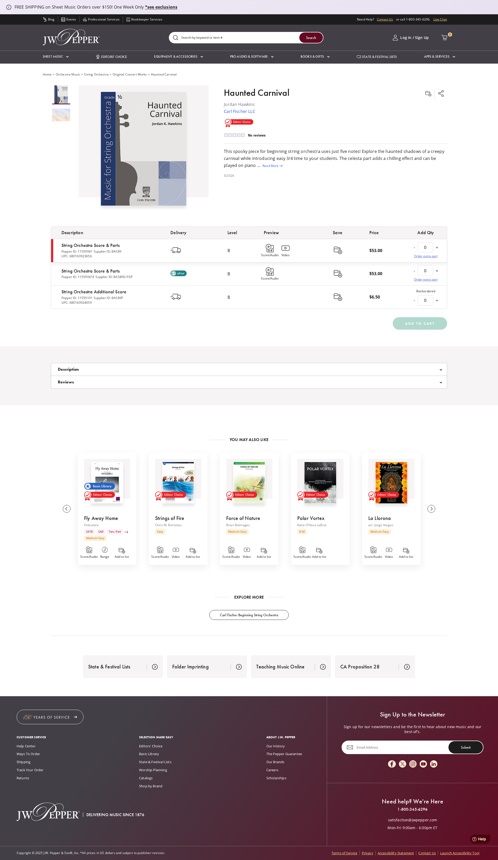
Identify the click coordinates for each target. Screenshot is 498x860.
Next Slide (431, 509)
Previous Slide (67, 509)
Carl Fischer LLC (239, 111)
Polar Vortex (310, 518)
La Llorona (379, 518)
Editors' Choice (150, 746)
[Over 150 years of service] (50, 717)
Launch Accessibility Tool (459, 853)
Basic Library (149, 753)
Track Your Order (30, 770)
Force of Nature (243, 518)
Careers (272, 770)
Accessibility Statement (396, 853)
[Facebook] (392, 764)
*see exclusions (161, 7)
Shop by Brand (150, 786)
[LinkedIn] (433, 764)
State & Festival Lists (155, 762)
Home (47, 74)
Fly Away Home (101, 518)
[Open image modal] (143, 151)
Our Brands (275, 762)
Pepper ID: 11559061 (77, 251)
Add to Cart (420, 323)
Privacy (367, 853)
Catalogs (146, 778)
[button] (56, 57)
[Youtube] (423, 764)
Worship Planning (153, 770)
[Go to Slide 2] (61, 115)
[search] (175, 38)
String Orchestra (96, 74)
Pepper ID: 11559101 (77, 298)
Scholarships (276, 778)
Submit (466, 747)
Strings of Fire (169, 518)
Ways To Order (28, 753)
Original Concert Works (130, 74)
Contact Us (385, 19)
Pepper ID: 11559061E (77, 277)
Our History (275, 746)
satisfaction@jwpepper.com (412, 820)
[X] (402, 764)
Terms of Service (344, 853)
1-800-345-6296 (412, 809)
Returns (23, 778)
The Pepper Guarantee (284, 753)
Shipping (23, 762)
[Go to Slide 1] (61, 94)
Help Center (26, 746)
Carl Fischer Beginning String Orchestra (249, 615)
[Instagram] (413, 764)
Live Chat (440, 19)
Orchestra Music (68, 74)
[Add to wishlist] (428, 94)
